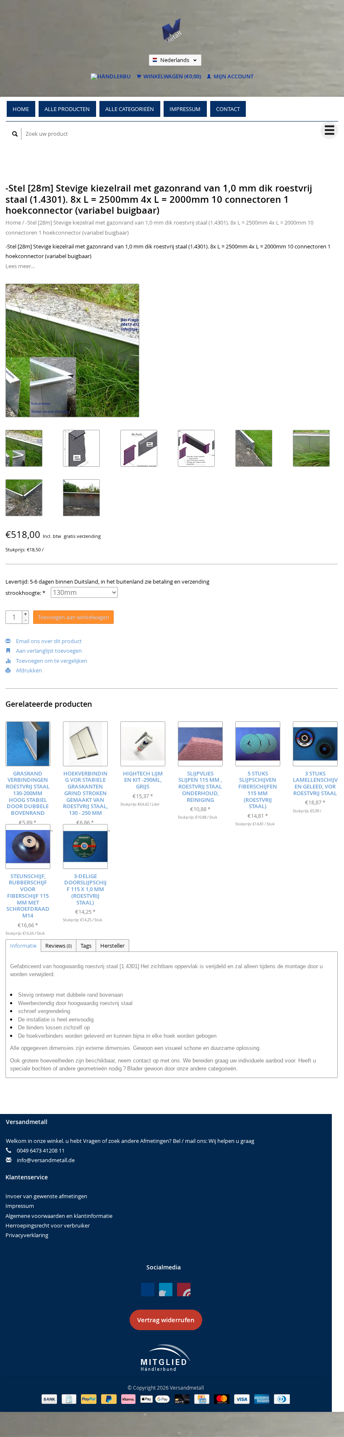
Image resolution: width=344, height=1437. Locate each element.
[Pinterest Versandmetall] (165, 1289)
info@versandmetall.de (46, 1160)
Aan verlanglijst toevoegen (48, 650)
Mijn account (232, 76)
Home (21, 109)
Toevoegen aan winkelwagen (73, 617)
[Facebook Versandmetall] (147, 1289)
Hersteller (112, 945)
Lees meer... (20, 266)
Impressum (185, 109)
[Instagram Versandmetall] (183, 1289)
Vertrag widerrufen (166, 1320)
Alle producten (67, 109)
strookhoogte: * (25, 593)
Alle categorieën (129, 109)
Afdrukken (28, 670)
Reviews (58, 945)
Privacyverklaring (26, 1235)
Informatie (23, 945)
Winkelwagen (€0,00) (171, 76)
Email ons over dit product (48, 641)
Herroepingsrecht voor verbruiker (47, 1225)
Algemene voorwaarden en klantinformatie (58, 1216)
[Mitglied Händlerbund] (166, 1358)
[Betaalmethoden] (50, 1398)
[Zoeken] (15, 134)
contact (228, 109)
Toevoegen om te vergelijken (51, 660)
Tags (86, 945)
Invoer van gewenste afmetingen (46, 1196)
